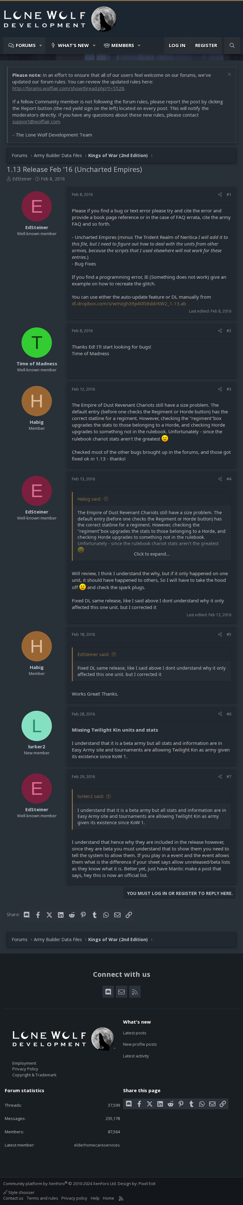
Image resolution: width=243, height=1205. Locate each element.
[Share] (220, 194)
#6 (229, 714)
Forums (26, 45)
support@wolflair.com (36, 121)
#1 (229, 194)
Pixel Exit (147, 1183)
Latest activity (136, 1056)
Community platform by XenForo (60, 1183)
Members (122, 45)
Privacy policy (74, 1198)
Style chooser (20, 1192)
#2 (229, 330)
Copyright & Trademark (34, 1075)
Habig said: (90, 499)
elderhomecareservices (97, 1145)
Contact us (13, 1198)
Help (95, 1198)
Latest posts (134, 1033)
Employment (24, 1063)
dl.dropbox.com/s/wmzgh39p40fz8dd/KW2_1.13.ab (129, 303)
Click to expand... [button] (152, 554)
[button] (41, 45)
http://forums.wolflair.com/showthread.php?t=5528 (68, 88)
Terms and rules (42, 1198)
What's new (73, 45)
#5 (229, 634)
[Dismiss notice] (228, 75)
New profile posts (140, 1044)
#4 (229, 479)
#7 (229, 776)
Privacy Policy (25, 1069)
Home (108, 1198)
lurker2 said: (91, 796)
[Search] (232, 45)
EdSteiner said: (93, 654)
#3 (229, 389)
